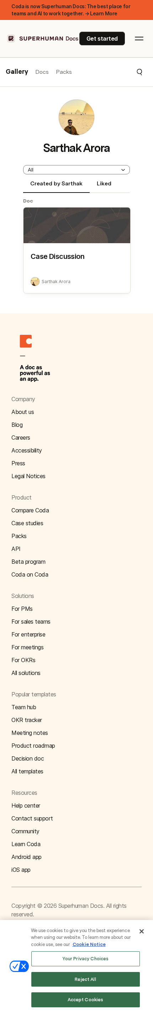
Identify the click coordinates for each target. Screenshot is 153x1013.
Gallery (17, 72)
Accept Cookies (86, 999)
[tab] (56, 186)
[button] (107, 72)
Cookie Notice (89, 944)
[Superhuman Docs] (43, 38)
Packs (64, 71)
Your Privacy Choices (85, 958)
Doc (28, 201)
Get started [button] (102, 38)
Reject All (85, 979)
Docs (42, 71)
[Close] (141, 931)
